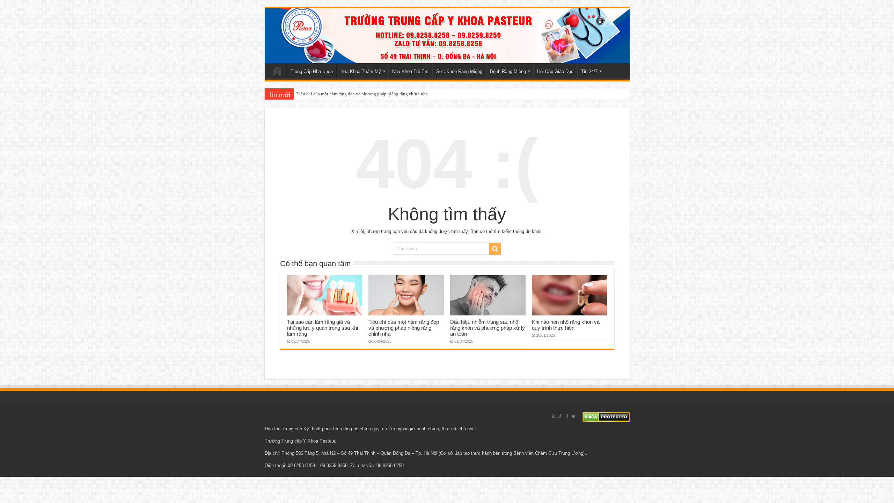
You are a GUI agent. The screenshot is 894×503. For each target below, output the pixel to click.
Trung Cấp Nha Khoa (312, 71)
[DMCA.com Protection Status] (606, 416)
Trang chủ (277, 70)
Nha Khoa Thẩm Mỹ (360, 71)
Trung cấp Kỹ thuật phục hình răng (317, 428)
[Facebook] (567, 416)
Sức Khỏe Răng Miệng (459, 71)
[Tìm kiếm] (495, 249)
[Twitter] (574, 416)
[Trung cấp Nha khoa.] (447, 35)
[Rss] (553, 416)
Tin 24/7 (589, 71)
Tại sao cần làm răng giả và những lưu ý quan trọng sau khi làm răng (322, 328)
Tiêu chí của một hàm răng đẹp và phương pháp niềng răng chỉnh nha (362, 93)
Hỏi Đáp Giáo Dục (555, 71)
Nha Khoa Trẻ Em (410, 71)
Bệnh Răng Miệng (508, 71)
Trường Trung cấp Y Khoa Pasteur (300, 441)
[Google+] (561, 416)
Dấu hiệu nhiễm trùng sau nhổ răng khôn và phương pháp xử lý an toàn (487, 328)
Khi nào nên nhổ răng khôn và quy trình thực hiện (566, 325)
